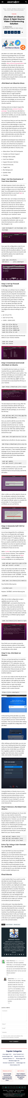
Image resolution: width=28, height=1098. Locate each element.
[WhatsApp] (15, 32)
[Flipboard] (6, 954)
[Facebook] (5, 32)
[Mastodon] (21, 954)
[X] (9, 32)
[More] (22, 32)
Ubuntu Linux (17, 924)
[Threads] (23, 954)
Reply (7, 974)
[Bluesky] (19, 954)
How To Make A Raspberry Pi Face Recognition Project (21, 1076)
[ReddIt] (18, 32)
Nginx (20, 193)
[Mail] (10, 954)
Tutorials (9, 8)
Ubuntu (21, 1093)
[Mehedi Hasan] (14, 933)
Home (4, 8)
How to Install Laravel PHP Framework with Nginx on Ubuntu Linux (7, 1077)
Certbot (7, 551)
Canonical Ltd (17, 1094)
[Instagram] (8, 954)
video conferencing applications (15, 63)
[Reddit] (15, 954)
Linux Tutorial (9, 924)
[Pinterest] (12, 32)
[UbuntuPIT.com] (13, 2)
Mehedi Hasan (8, 26)
